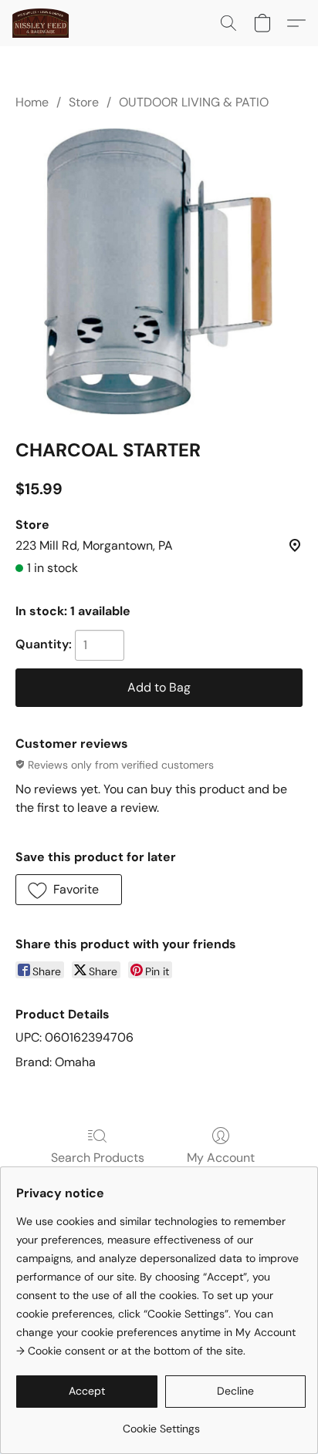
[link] (161, 1423)
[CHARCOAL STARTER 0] (159, 271)
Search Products (97, 1157)
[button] (42, 23)
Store (84, 102)
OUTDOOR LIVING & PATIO (194, 102)
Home (32, 102)
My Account (221, 1157)
